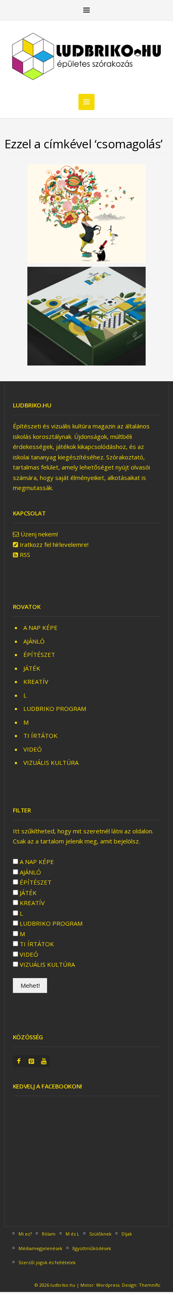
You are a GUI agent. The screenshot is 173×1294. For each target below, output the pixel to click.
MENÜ (86, 10)
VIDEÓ (32, 749)
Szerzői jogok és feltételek (47, 1262)
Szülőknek (100, 1234)
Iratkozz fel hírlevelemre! (54, 544)
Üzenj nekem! (39, 534)
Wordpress (107, 1285)
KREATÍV (35, 681)
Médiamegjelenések (40, 1248)
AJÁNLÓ (34, 641)
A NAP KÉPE (40, 627)
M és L (72, 1234)
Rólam (49, 1234)
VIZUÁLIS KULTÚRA (50, 762)
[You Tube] (44, 1061)
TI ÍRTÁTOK (40, 735)
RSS (25, 554)
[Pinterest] (31, 1061)
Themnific (150, 1285)
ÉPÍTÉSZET (39, 654)
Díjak (127, 1234)
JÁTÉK (31, 668)
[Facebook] (19, 1061)
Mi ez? (25, 1234)
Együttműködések (91, 1248)
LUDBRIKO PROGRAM (54, 708)
